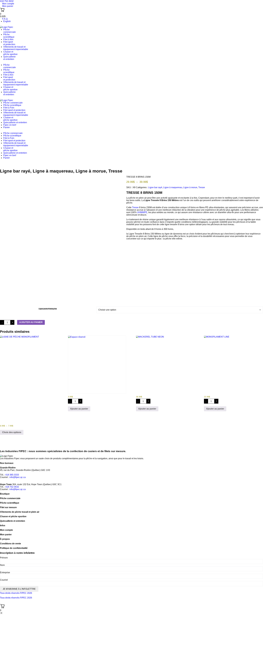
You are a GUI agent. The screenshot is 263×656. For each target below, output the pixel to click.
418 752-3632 (12, 487)
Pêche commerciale (13, 103)
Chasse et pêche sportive (10, 53)
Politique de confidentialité (14, 548)
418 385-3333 (12, 475)
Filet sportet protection (9, 43)
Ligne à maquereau (53, 171)
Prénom (4, 558)
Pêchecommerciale (9, 30)
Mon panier (6, 534)
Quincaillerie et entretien (15, 122)
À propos (5, 539)
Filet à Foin (8, 107)
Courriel (4, 580)
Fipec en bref (9, 125)
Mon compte (6, 530)
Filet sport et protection (14, 110)
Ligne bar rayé (15, 171)
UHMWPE (142, 212)
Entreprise (5, 572)
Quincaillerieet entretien (9, 58)
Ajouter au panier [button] (79, 409)
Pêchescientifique (8, 35)
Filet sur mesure (8, 507)
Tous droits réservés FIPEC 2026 (16, 593)
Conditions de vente (10, 543)
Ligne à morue (91, 171)
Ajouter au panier (31, 322)
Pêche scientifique (12, 105)
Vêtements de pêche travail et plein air (19, 512)
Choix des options (11, 432)
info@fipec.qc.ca (17, 477)
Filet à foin (8, 39)
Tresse (115, 171)
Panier (6, 127)
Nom (2, 565)
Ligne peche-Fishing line (48, 309)
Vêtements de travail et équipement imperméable (15, 48)
